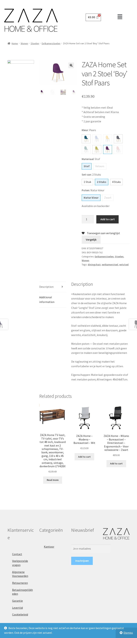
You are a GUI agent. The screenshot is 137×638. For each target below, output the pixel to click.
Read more (53, 480)
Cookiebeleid (20, 614)
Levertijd (17, 607)
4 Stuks (116, 182)
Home (15, 43)
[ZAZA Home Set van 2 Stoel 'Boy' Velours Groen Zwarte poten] (86, 149)
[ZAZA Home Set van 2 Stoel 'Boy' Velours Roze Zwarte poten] (118, 149)
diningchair (94, 264)
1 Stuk (87, 182)
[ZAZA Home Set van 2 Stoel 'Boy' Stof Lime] (96, 149)
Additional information (46, 299)
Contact (17, 554)
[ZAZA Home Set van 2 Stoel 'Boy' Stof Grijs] (118, 138)
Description (46, 286)
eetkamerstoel (110, 264)
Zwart (107, 197)
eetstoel (124, 264)
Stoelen (35, 43)
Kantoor (49, 546)
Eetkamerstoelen (51, 43)
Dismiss (128, 632)
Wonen (24, 43)
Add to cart (107, 219)
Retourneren (20, 583)
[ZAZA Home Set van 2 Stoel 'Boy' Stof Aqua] (86, 138)
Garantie (17, 600)
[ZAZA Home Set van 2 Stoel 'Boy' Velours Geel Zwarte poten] (107, 138)
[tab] (52, 287)
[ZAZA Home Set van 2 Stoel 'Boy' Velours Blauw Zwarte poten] (96, 138)
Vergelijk (91, 239)
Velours (99, 166)
